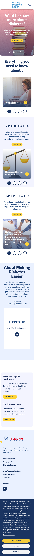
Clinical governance (9, 474)
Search (29, 5)
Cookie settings (16, 540)
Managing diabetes (9, 462)
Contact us (6, 478)
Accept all (16, 552)
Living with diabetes (9, 465)
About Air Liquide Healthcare (12, 471)
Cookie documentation (9, 535)
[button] (10, 52)
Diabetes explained (9, 459)
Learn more (15, 40)
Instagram (5, 489)
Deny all (16, 546)
